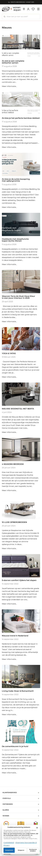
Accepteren (9, 850)
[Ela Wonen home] (11, 9)
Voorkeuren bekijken (33, 850)
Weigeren (21, 850)
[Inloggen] (28, 9)
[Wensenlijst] (33, 9)
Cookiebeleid (9, 842)
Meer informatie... (9, 86)
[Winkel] (24, 9)
